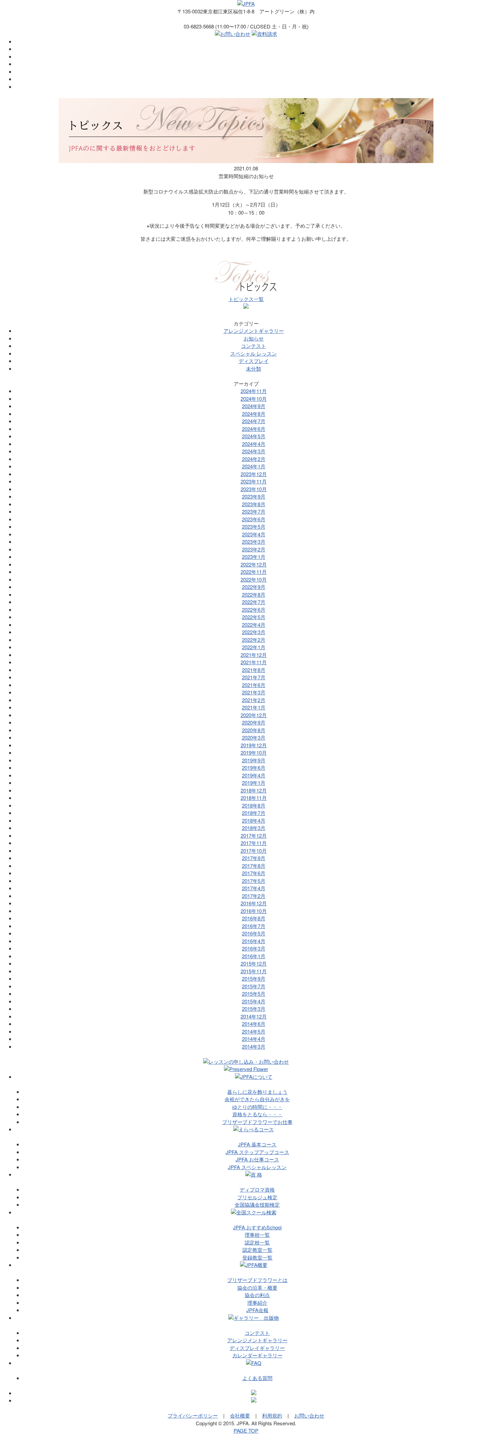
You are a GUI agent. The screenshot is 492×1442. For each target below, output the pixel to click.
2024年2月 (253, 458)
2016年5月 (253, 933)
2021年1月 (253, 707)
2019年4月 (253, 775)
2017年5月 (253, 880)
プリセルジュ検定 (257, 1197)
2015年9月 (253, 978)
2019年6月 (253, 767)
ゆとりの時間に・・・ (257, 1106)
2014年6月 (253, 1023)
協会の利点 (257, 1294)
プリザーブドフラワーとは (257, 1279)
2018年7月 (253, 812)
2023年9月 (253, 496)
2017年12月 (254, 835)
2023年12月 (254, 473)
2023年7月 (253, 511)
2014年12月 (254, 1016)
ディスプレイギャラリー (257, 1347)
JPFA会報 (257, 1309)
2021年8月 (253, 669)
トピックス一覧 (246, 298)
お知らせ (254, 338)
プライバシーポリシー (193, 1415)
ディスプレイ (254, 360)
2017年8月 (253, 865)
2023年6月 (253, 519)
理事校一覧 (257, 1234)
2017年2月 (253, 895)
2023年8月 (253, 504)
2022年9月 (253, 586)
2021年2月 (253, 699)
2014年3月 (253, 1046)
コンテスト (253, 345)
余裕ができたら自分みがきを (257, 1099)
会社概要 (240, 1415)
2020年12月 (254, 714)
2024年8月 (253, 413)
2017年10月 (254, 850)
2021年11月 (254, 662)
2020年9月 (253, 722)
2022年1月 (253, 647)
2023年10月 (254, 488)
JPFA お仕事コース (257, 1159)
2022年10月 (254, 579)
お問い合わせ (309, 1415)
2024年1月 (253, 466)
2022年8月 (253, 594)
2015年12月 (254, 963)
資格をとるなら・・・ (257, 1114)
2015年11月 (254, 971)
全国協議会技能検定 (257, 1204)
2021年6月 (253, 684)
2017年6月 (253, 873)
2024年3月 (253, 451)
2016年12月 (254, 903)
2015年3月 (253, 1008)
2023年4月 (253, 534)
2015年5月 (253, 993)
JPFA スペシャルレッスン (257, 1166)
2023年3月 (253, 541)
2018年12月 (254, 790)
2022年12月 (254, 564)
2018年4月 (253, 820)
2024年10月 (254, 398)
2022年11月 (254, 571)
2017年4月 (253, 888)
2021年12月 (254, 654)
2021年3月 (253, 692)
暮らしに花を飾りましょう (257, 1091)
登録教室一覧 (257, 1257)
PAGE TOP (246, 1430)
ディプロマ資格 (257, 1189)
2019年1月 (253, 782)
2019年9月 (253, 760)
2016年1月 (253, 956)
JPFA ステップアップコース (257, 1151)
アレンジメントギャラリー (254, 330)
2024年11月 (254, 390)
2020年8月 (253, 730)
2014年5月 (253, 1031)
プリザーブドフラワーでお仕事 (257, 1121)
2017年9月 (253, 857)
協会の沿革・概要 (257, 1287)
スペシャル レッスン (253, 353)
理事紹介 (257, 1302)
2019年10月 (254, 752)
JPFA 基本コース (257, 1144)
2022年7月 (253, 601)
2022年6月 (253, 609)
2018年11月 (254, 797)
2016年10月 (254, 910)
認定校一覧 (257, 1242)
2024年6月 (253, 428)
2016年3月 (253, 948)
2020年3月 (253, 737)
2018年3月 (253, 827)
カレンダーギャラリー (257, 1355)
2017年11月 (254, 842)
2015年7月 (253, 986)
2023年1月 (253, 556)
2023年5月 (253, 526)
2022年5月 (253, 616)
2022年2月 (253, 639)
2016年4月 (253, 940)
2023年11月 (254, 481)
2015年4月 (253, 1001)
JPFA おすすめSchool (257, 1227)
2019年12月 (254, 745)
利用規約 (272, 1415)
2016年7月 (253, 925)
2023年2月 (253, 549)
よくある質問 (257, 1377)
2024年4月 (253, 443)
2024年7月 (253, 421)
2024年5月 (253, 436)
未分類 (253, 368)
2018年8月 (253, 805)
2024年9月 (253, 405)
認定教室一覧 (257, 1249)
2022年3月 (253, 631)
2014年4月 (253, 1038)
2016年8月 (253, 918)
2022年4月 (253, 624)
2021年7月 (253, 677)
